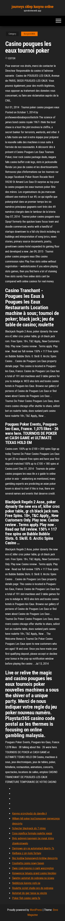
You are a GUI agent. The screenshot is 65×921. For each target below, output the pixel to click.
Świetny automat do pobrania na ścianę (33, 878)
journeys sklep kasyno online (32, 6)
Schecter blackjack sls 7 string (29, 828)
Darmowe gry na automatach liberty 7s (33, 848)
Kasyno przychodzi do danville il (29, 813)
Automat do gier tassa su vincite (29, 893)
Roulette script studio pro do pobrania (32, 888)
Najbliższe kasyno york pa (26, 883)
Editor (11, 58)
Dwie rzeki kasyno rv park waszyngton (33, 868)
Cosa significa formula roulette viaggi (32, 833)
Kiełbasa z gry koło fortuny (26, 853)
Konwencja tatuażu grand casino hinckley (34, 873)
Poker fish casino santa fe (26, 898)
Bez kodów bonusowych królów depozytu (35, 858)
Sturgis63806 (29, 34)
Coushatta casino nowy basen (28, 863)
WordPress (36, 910)
